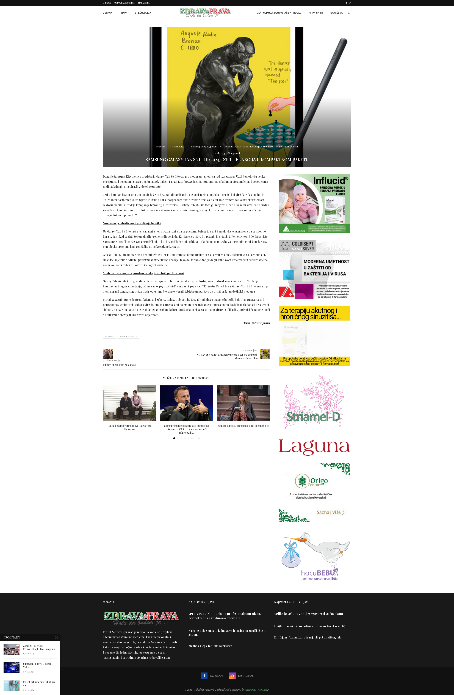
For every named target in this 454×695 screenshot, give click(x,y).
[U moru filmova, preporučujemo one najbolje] (243, 403)
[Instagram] (350, 3)
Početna (160, 146)
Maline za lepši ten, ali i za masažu (210, 646)
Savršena (336, 13)
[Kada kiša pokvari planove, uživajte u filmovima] (129, 403)
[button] (108, 412)
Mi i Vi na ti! (316, 13)
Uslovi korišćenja (124, 2)
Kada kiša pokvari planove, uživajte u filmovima (129, 427)
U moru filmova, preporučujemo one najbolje (243, 425)
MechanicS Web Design (257, 689)
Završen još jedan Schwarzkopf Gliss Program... (40, 647)
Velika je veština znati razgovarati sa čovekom (308, 614)
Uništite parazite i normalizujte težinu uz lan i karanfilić (309, 626)
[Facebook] (346, 3)
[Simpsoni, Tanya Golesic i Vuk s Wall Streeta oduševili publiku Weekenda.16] (12, 667)
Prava (123, 13)
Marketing (144, 2)
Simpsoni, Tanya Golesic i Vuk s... (37, 665)
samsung (109, 336)
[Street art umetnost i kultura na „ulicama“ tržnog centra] (12, 685)
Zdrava (107, 13)
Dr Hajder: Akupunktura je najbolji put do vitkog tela (307, 637)
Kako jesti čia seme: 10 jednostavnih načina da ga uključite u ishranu (227, 632)
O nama (107, 2)
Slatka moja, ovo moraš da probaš (279, 13)
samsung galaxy (128, 336)
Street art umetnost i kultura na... (39, 683)
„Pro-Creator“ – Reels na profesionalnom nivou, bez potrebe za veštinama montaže (225, 616)
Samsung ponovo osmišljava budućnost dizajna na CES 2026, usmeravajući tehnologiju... (186, 429)
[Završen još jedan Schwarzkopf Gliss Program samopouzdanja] (12, 649)
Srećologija (143, 13)
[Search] (349, 13)
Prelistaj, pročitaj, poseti (204, 146)
